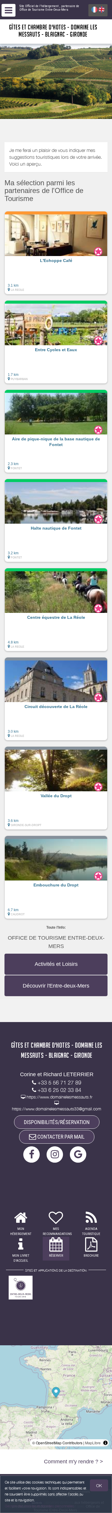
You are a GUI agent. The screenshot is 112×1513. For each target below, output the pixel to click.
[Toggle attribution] (105, 1442)
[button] (56, 252)
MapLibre (93, 1442)
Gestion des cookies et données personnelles (39, 1506)
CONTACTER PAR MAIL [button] (60, 1137)
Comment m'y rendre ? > (73, 1462)
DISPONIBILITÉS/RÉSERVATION (57, 1122)
